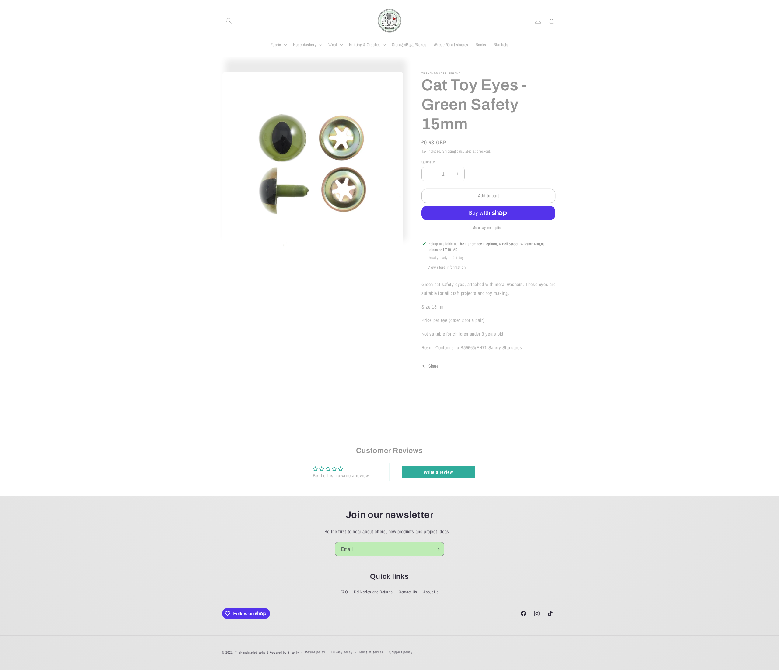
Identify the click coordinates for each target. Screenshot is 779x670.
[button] (229, 20)
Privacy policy (342, 652)
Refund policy (315, 652)
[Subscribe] (437, 549)
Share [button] (433, 366)
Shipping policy (401, 652)
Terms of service (370, 652)
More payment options (488, 227)
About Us (431, 592)
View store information (447, 267)
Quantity (428, 161)
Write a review (438, 472)
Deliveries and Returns (373, 592)
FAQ (344, 592)
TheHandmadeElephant (251, 652)
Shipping (449, 151)
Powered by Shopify (284, 652)
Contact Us (408, 592)
